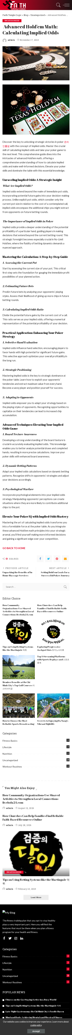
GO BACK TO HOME (14, 548)
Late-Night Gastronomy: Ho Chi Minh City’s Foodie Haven (35, 1011)
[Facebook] (40, 558)
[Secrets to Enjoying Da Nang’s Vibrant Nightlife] (53, 706)
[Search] (57, 5)
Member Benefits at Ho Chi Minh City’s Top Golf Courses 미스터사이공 (19, 685)
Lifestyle (7, 747)
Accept (36, 1031)
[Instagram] (16, 938)
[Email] (65, 558)
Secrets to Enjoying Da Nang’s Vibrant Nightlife (52, 722)
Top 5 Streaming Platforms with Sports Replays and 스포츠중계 (53, 659)
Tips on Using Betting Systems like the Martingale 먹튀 (18, 648)
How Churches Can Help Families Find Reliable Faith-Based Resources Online (52, 608)
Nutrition (7, 753)
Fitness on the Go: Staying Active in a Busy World (31, 999)
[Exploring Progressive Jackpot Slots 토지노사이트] (53, 632)
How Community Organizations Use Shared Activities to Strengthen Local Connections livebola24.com (18, 610)
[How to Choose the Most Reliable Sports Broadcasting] (19, 706)
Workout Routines (12, 766)
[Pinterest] (57, 558)
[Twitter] (48, 558)
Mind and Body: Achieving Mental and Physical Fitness (34, 1017)
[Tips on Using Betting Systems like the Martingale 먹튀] (19, 632)
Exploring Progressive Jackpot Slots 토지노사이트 (50, 648)
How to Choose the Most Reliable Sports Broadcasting (18, 722)
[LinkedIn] (21, 938)
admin (11, 40)
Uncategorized (12, 21)
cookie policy (36, 1025)
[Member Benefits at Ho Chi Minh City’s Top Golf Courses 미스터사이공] (19, 667)
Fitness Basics (10, 740)
